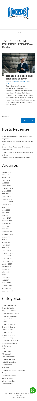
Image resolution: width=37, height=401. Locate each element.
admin (16, 81)
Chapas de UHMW (8, 335)
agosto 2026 (6, 172)
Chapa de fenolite (8, 308)
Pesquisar (5, 116)
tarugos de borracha (9, 376)
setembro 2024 (7, 234)
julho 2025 (5, 207)
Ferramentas (6, 351)
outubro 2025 (7, 199)
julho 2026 (5, 175)
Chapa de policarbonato (10, 314)
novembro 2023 (7, 261)
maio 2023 (6, 277)
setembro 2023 (7, 267)
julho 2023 (5, 272)
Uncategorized (7, 384)
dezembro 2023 (7, 258)
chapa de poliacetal (9, 311)
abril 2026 (5, 183)
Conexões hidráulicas (9, 343)
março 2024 (6, 250)
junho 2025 (6, 210)
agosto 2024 (6, 237)
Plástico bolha (7, 365)
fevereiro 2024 (7, 253)
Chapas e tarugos (8, 338)
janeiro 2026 (6, 191)
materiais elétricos (8, 359)
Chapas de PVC (7, 332)
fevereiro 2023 (7, 286)
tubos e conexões (8, 381)
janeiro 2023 (6, 288)
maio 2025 (6, 213)
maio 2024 (6, 245)
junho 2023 (6, 275)
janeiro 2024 (6, 256)
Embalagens (6, 346)
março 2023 (6, 283)
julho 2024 (5, 240)
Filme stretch (6, 354)
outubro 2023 (7, 264)
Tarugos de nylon (8, 378)
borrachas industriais (9, 305)
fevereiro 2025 (7, 221)
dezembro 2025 (7, 194)
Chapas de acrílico (8, 324)
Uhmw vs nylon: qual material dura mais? (16, 158)
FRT (24, 397)
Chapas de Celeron (8, 327)
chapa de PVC (7, 319)
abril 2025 (5, 215)
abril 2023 (5, 280)
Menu (19, 33)
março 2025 (6, 218)
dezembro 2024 (7, 226)
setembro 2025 (7, 202)
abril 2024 (5, 248)
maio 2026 (6, 180)
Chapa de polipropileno (10, 316)
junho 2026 (6, 178)
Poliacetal (5, 368)
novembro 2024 (7, 229)
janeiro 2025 (6, 223)
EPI (3, 349)
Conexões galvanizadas (10, 340)
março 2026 (6, 186)
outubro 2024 (7, 232)
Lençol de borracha (8, 357)
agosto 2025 (6, 204)
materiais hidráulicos (9, 362)
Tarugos (8, 83)
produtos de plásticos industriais (13, 370)
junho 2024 (6, 242)
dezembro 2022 (7, 291)
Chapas (4, 322)
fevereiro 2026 (7, 188)
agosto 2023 (6, 269)
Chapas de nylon (7, 330)
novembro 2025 (7, 196)
